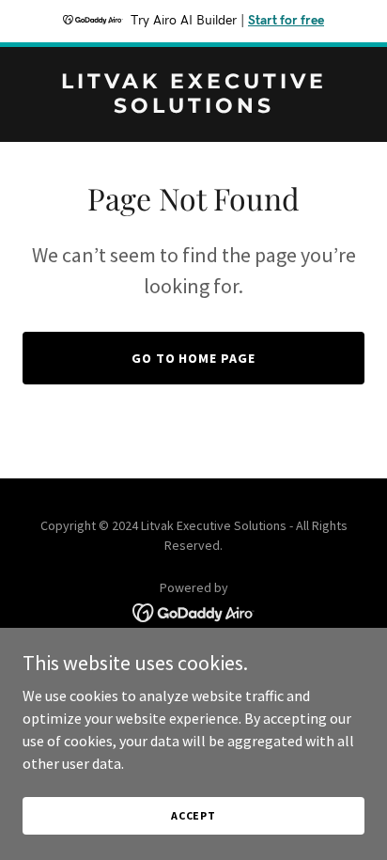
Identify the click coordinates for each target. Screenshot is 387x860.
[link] (193, 107)
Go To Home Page (194, 358)
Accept (193, 815)
